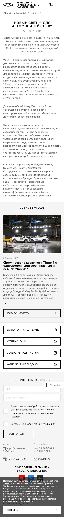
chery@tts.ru (44, 459)
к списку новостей (18, 313)
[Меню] (59, 5)
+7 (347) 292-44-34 (17, 459)
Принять (12, 510)
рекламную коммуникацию (39, 424)
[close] (62, 385)
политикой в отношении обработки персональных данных (32, 413)
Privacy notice (55, 385)
